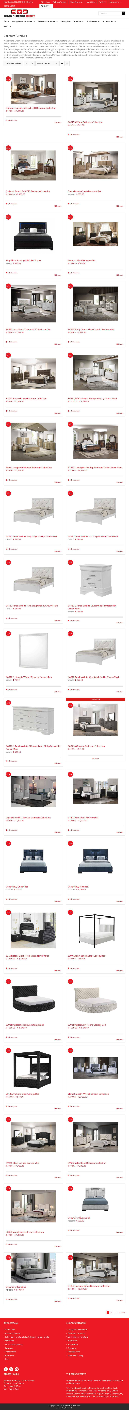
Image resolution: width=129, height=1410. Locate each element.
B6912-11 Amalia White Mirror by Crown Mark (29, 677)
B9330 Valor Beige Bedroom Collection (87, 1162)
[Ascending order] (32, 63)
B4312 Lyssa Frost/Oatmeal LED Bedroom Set (28, 329)
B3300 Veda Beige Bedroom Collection (25, 1232)
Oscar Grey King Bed (16, 1286)
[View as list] (66, 63)
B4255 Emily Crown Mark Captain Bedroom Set (91, 329)
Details (58, 123)
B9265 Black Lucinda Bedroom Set (22, 1162)
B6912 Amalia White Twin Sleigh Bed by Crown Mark (32, 605)
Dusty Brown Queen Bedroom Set (84, 191)
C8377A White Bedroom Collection (85, 122)
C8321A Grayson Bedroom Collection (86, 746)
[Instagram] (11, 1369)
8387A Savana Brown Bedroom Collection (26, 398)
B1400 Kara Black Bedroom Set (83, 817)
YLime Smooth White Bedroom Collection (88, 1093)
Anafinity (68, 1408)
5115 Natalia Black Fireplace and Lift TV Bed (27, 955)
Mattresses (72, 1340)
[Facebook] (6, 1369)
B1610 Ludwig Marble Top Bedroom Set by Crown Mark (95, 467)
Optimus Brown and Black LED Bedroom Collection (31, 108)
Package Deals (74, 1351)
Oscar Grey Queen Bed (79, 1217)
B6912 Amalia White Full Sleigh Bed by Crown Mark (93, 536)
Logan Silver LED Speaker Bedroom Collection (28, 817)
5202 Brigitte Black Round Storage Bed (25, 1024)
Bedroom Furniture (76, 1333)
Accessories (73, 1344)
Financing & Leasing (14, 1344)
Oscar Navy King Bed (78, 886)
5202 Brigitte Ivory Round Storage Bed (87, 1024)
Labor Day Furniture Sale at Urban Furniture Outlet (27, 1337)
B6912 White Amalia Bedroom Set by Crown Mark (92, 398)
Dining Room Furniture (78, 1337)
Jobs (7, 1359)
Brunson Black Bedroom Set (81, 260)
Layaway (9, 1348)
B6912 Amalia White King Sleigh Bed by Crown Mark (31, 536)
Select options (12, 120)
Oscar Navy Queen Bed (17, 886)
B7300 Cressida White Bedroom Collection (89, 1286)
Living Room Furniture (77, 1329)
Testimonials (10, 1351)
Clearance (72, 1348)
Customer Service (12, 1333)
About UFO (10, 1329)
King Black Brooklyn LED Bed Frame (23, 260)
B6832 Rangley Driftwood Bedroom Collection (29, 467)
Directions (9, 1340)
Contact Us (10, 1355)
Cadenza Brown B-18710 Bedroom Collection (28, 191)
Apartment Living (75, 1355)
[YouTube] (17, 1369)
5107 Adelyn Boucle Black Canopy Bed (86, 955)
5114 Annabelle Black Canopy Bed (22, 1093)
